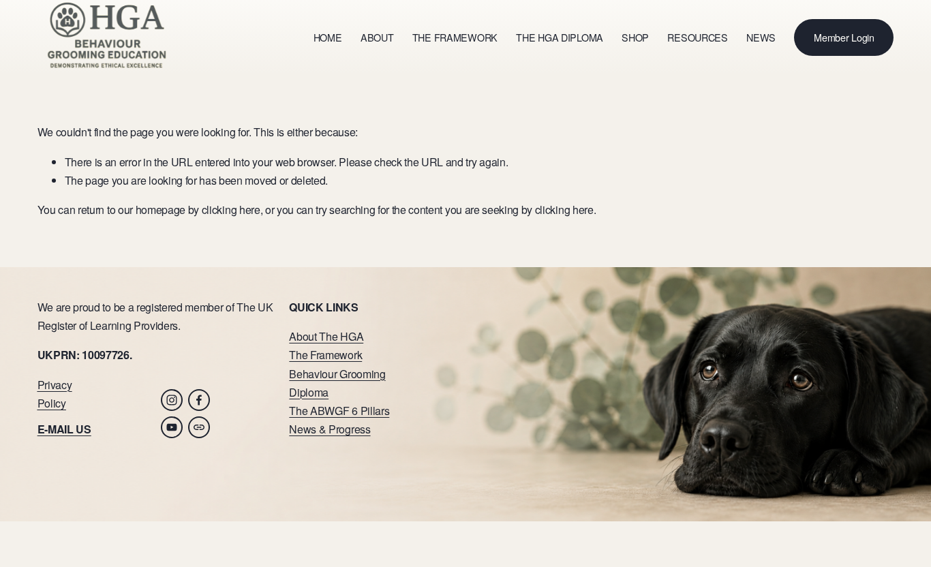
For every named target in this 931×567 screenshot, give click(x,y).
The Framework (325, 355)
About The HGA (326, 336)
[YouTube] (172, 427)
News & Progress (329, 429)
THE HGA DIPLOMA (559, 37)
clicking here (231, 209)
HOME (328, 37)
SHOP (635, 37)
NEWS (761, 37)
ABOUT (377, 37)
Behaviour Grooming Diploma (337, 383)
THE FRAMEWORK (455, 37)
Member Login (844, 37)
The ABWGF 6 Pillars (339, 410)
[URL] (199, 427)
